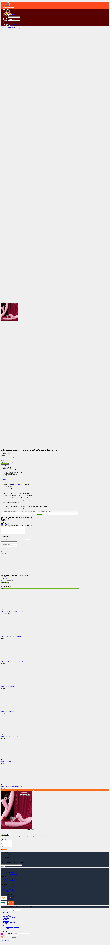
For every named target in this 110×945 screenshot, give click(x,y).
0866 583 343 (14, 872)
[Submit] (3, 22)
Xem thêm (39, 514)
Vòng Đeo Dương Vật (9, 19)
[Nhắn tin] (2, 937)
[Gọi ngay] (2, 934)
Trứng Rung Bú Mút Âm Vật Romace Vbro (11, 786)
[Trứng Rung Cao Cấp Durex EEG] (20, 708)
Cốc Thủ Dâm (9, 21)
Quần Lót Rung (7, 15)
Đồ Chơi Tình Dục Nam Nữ (12, 24)
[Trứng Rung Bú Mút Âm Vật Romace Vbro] (20, 783)
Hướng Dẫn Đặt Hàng (8, 880)
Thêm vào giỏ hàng (4, 463)
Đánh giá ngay (4, 524)
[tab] (41, 479)
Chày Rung (6, 12)
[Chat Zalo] (2, 940)
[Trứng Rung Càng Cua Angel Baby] (20, 733)
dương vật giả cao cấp (18, 484)
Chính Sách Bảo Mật (8, 888)
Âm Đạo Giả (6, 20)
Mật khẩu (3, 935)
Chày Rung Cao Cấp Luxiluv (8, 761)
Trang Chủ (6, 9)
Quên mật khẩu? (5, 940)
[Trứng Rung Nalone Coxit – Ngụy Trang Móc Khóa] (20, 658)
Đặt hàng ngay (3, 849)
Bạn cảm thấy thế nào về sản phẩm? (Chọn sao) (13, 539)
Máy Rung (5, 11)
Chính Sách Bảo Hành (8, 889)
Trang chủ (4, 27)
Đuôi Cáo (5, 17)
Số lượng (4, 462)
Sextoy (5, 23)
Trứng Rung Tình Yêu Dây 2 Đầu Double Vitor (12, 611)
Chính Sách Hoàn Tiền (8, 890)
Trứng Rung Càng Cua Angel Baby (9, 736)
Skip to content (4, 1)
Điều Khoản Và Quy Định (9, 886)
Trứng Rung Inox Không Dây (8, 686)
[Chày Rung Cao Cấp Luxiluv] (20, 758)
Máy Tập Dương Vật (11, 14)
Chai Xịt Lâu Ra (9, 25)
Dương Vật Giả (7, 13)
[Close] (1, 551)
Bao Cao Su (6, 18)
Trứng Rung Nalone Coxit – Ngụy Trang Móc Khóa (13, 661)
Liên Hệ (5, 881)
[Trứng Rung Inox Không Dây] (10, 683)
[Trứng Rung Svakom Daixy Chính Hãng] (20, 633)
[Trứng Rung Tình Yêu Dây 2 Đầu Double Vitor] (10, 608)
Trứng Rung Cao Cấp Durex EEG (9, 711)
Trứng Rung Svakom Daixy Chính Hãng (11, 636)
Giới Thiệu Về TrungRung (9, 879)
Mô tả (4, 479)
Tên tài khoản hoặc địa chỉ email (9, 933)
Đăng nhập (14, 938)
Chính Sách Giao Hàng (8, 891)
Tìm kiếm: (5, 910)
